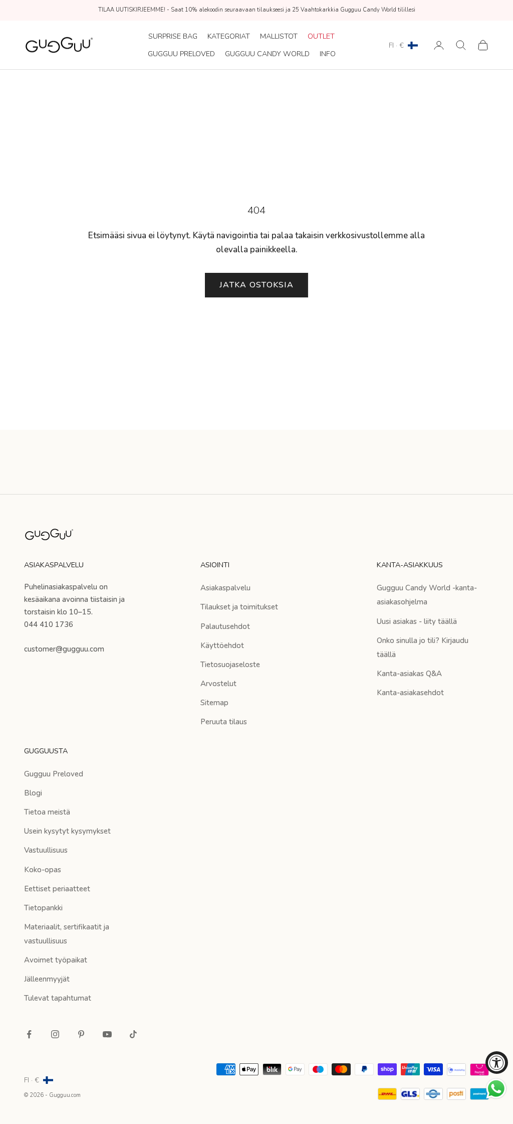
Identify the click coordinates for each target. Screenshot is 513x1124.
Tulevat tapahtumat (57, 998)
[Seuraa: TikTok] (133, 1034)
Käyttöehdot (222, 645)
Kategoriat (228, 36)
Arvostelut (218, 684)
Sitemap (214, 703)
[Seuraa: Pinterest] (81, 1034)
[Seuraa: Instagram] (55, 1034)
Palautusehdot (225, 626)
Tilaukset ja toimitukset (239, 607)
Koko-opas (42, 870)
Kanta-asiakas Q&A (409, 674)
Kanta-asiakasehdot (410, 693)
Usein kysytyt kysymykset (67, 831)
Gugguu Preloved (181, 54)
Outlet (321, 36)
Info (328, 54)
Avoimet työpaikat (55, 960)
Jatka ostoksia (256, 284)
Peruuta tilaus (223, 722)
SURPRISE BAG (172, 36)
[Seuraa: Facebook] (29, 1034)
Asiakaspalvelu (225, 588)
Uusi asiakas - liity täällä (417, 621)
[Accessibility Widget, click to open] (496, 1062)
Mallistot (279, 36)
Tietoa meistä (47, 812)
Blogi (33, 793)
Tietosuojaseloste (230, 665)
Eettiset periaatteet (57, 889)
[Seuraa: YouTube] (107, 1034)
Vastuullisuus (46, 850)
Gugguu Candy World (267, 54)
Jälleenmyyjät (47, 979)
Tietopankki (43, 908)
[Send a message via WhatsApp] (496, 1088)
